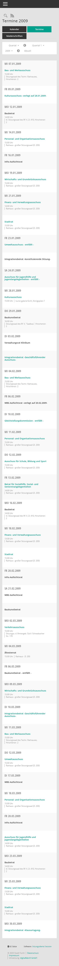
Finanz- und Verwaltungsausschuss (23, 202)
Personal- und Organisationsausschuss (25, 138)
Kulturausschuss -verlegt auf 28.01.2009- (25, 95)
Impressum (14, 955)
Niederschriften (14, 36)
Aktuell (27, 50)
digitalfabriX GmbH (28, 958)
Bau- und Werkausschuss (17, 70)
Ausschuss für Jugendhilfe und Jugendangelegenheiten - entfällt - (22, 278)
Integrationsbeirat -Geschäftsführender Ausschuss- (25, 358)
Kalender (14, 29)
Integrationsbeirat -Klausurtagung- (23, 930)
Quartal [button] (13, 45)
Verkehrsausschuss (14, 627)
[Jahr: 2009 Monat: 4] (18, 51)
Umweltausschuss (14, 759)
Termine (39, 29)
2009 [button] (8, 50)
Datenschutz (33, 953)
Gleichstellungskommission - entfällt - (24, 420)
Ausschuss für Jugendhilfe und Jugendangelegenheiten (20, 838)
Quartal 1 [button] (37, 45)
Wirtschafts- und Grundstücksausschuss (25, 179)
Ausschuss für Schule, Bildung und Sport (25, 461)
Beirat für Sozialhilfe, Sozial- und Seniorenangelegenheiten (21, 485)
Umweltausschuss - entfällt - (19, 244)
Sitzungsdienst (41, 946)
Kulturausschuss (13, 297)
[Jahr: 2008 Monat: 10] (24, 45)
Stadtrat (9, 221)
